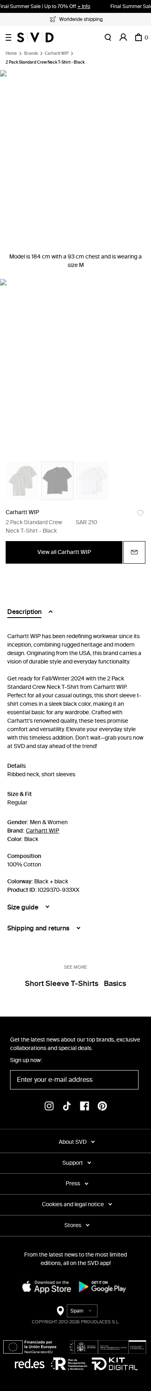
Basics (115, 984)
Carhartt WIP (56, 53)
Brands (31, 53)
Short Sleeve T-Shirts (61, 984)
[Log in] (123, 37)
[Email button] (134, 552)
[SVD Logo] (35, 37)
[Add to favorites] (140, 513)
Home (11, 53)
